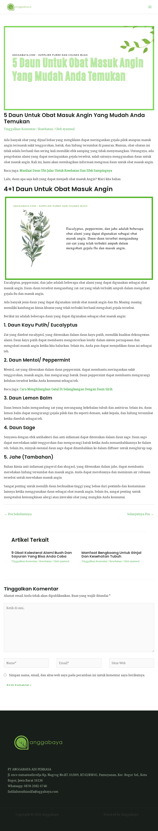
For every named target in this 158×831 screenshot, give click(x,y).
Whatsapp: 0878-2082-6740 (27, 786)
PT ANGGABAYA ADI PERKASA (29, 769)
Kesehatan (45, 129)
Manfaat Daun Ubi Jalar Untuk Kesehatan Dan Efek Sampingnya (66, 170)
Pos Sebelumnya (18, 514)
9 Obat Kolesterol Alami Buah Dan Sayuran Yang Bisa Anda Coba (41, 554)
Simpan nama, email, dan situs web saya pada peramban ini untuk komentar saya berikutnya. (77, 675)
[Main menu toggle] (150, 7)
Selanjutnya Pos (140, 514)
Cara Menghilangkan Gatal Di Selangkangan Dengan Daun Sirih (66, 389)
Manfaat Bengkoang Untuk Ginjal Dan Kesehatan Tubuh (111, 554)
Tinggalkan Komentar (20, 129)
